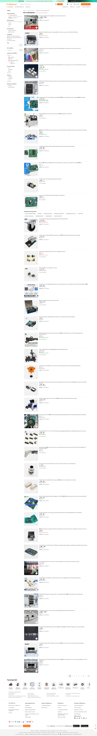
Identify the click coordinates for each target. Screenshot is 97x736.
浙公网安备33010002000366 (67, 734)
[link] (95, 725)
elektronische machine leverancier (73, 696)
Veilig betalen (27, 705)
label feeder (40, 213)
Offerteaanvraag (44, 707)
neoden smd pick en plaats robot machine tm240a (17, 696)
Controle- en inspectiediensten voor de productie (32, 714)
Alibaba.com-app (68, 725)
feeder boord (11, 694)
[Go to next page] (86, 676)
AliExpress (32, 730)
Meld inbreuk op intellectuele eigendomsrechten (63, 714)
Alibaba (24, 10)
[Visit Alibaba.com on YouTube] (84, 718)
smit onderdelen (11, 693)
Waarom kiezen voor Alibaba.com (14, 705)
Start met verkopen (77, 707)
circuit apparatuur (31, 694)
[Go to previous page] (67, 676)
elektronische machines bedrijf (14, 697)
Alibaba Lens (11, 725)
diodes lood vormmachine (48, 213)
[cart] (71, 4)
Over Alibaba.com (12, 703)
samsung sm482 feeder (51, 693)
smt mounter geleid (51, 694)
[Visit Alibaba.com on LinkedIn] (77, 718)
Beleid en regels (28, 717)
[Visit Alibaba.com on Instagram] (81, 718)
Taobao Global (53, 730)
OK (20, 45)
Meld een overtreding (61, 717)
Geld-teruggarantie (28, 707)
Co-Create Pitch (11, 707)
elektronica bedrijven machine (53, 696)
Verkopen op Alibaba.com (78, 705)
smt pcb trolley (80, 213)
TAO (57, 730)
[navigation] (15, 343)
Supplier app (52, 725)
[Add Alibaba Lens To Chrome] (26, 726)
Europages (65, 730)
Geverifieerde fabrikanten (45, 705)
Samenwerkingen (77, 713)
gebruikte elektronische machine (34, 697)
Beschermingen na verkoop (30, 711)
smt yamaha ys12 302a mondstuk (30, 213)
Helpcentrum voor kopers (62, 705)
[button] (56, 4)
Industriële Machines (31, 10)
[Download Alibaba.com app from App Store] (76, 726)
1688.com (37, 730)
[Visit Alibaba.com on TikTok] (86, 718)
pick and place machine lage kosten (73, 693)
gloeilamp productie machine (59, 213)
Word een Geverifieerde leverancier (80, 711)
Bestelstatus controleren (78, 709)
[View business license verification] (58, 734)
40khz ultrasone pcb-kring (33, 696)
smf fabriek (68, 694)
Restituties (60, 711)
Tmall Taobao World (43, 730)
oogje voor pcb (31, 693)
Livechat (59, 707)
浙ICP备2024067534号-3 (77, 734)
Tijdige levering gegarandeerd (30, 709)
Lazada (48, 730)
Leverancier (47, 20)
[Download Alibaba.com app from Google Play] (84, 726)
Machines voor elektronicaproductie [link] (42, 10)
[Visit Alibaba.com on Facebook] (75, 718)
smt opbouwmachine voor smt (71, 213)
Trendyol (60, 730)
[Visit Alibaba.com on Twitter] (79, 718)
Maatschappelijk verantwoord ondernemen (14, 710)
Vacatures (10, 712)
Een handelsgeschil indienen (63, 709)
